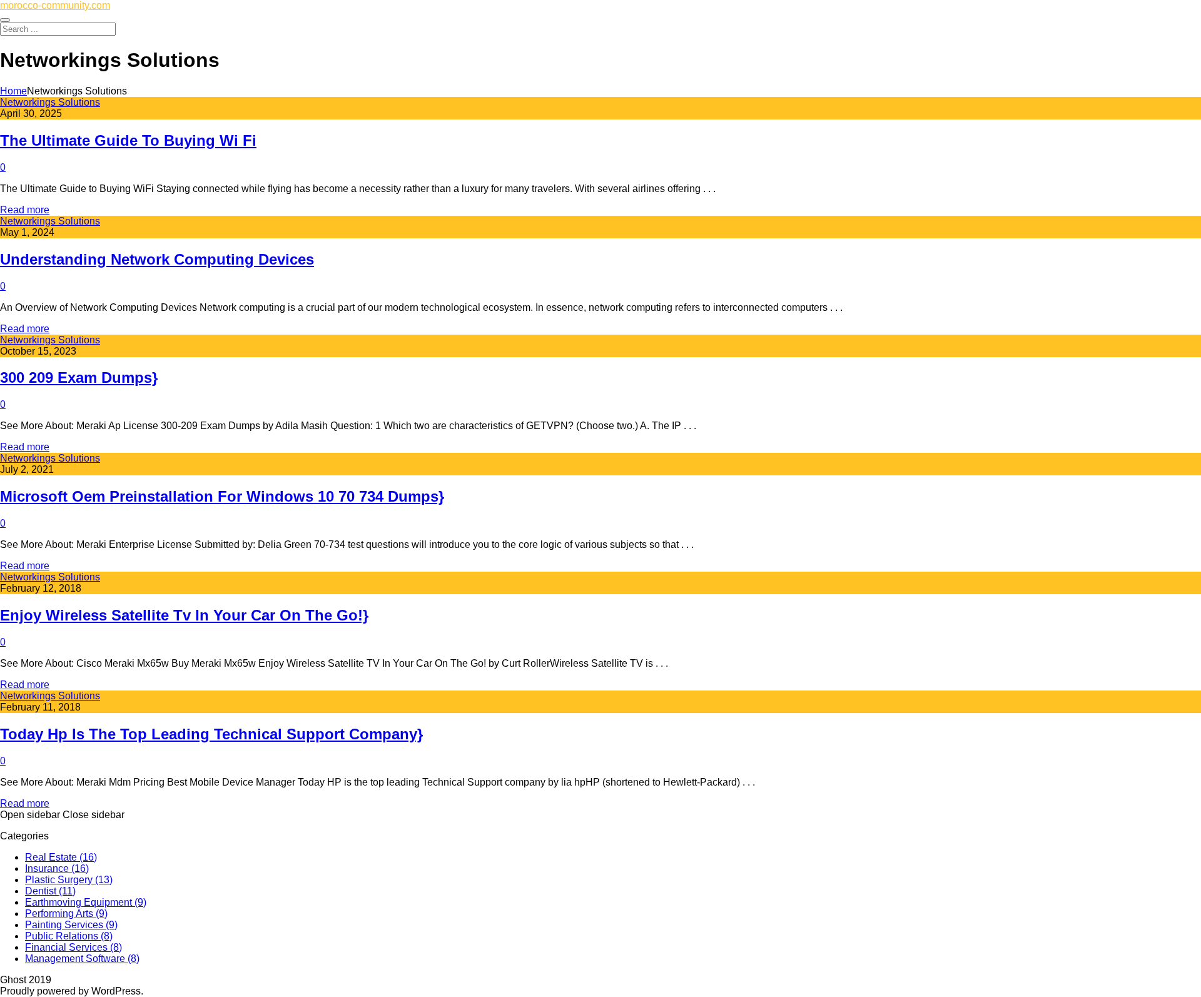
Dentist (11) (50, 891)
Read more (24, 210)
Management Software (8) (82, 958)
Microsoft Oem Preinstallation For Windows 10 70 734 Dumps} (222, 496)
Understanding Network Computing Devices (157, 259)
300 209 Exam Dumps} (79, 377)
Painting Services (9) (71, 924)
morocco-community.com (55, 5)
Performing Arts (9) (66, 913)
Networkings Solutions (50, 102)
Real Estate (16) (61, 857)
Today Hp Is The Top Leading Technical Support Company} (211, 734)
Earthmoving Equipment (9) (85, 902)
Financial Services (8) (73, 947)
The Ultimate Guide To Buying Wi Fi (128, 140)
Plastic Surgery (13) (69, 879)
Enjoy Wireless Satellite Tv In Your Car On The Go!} (184, 615)
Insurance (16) (57, 868)
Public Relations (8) (69, 936)
